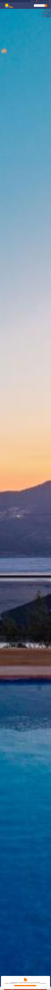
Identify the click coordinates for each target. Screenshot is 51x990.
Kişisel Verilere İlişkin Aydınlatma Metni (23, 983)
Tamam (25, 985)
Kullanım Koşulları (35, 983)
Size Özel (32, 1)
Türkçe (39, 1)
